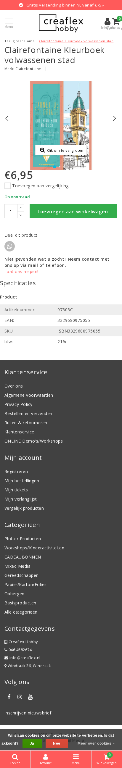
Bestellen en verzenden (28, 413)
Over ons (13, 386)
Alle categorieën (21, 612)
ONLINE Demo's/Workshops (33, 441)
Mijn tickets (16, 490)
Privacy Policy (18, 404)
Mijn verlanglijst (20, 499)
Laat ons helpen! (21, 271)
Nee (56, 743)
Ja (32, 743)
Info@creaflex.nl (25, 657)
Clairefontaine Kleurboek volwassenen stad (76, 41)
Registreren (16, 471)
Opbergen (14, 593)
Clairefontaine (28, 68)
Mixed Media (17, 566)
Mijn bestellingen (21, 480)
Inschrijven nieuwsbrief (27, 713)
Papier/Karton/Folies (25, 584)
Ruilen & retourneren (25, 422)
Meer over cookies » (96, 743)
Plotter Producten (22, 538)
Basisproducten (20, 603)
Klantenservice (19, 432)
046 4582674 (19, 649)
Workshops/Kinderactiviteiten (34, 548)
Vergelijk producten (24, 508)
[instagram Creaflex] (19, 697)
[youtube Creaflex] (30, 697)
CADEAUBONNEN (22, 557)
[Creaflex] (61, 23)
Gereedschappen (21, 575)
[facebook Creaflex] (8, 697)
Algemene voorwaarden (28, 395)
